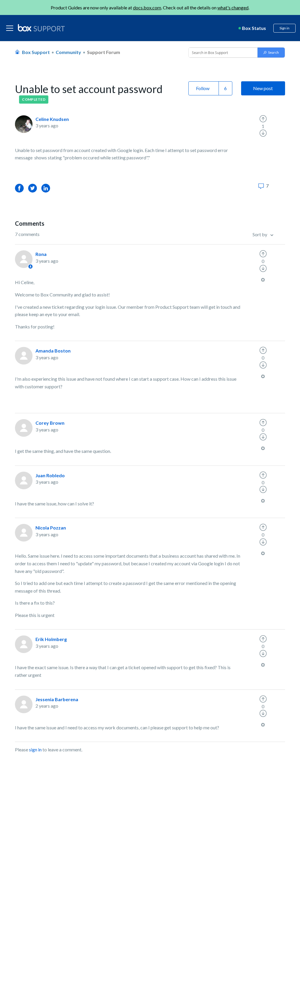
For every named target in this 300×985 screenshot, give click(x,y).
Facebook (19, 188)
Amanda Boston (53, 350)
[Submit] (271, 53)
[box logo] (41, 27)
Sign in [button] (284, 28)
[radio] (263, 118)
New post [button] (263, 88)
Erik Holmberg (51, 639)
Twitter (32, 188)
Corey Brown (49, 423)
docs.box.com (147, 7)
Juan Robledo (50, 475)
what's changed (232, 7)
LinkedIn (45, 188)
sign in (35, 749)
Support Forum (103, 52)
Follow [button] (202, 88)
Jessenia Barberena (56, 699)
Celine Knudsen (52, 119)
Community (68, 52)
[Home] (41, 28)
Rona (41, 254)
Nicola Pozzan (50, 527)
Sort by (260, 234)
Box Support (36, 52)
